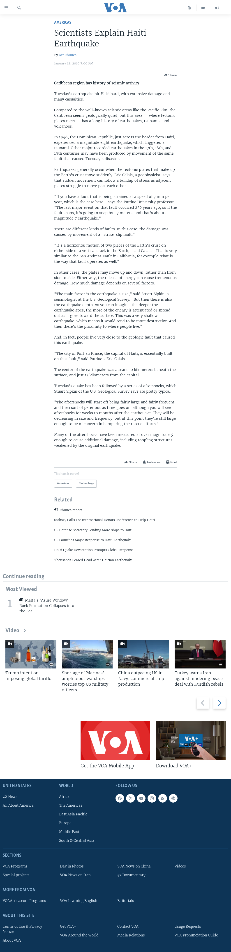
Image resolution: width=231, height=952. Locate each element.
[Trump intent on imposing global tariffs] (30, 654)
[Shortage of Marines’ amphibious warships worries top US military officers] (87, 654)
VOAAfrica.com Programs (24, 901)
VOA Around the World (79, 935)
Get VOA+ (68, 926)
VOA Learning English (78, 901)
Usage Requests (188, 926)
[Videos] (203, 8)
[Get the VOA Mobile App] (115, 740)
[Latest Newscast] (217, 8)
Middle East (69, 832)
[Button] (170, 75)
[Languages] (189, 8)
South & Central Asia (76, 840)
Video (12, 631)
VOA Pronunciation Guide (196, 935)
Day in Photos (72, 866)
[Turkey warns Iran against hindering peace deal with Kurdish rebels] (200, 654)
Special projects (16, 875)
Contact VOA (128, 926)
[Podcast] (173, 798)
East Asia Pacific (73, 814)
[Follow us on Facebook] (120, 798)
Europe (65, 823)
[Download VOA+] (191, 740)
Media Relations (131, 935)
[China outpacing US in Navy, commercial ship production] (143, 654)
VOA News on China (134, 866)
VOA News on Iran (75, 875)
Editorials (125, 901)
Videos (180, 866)
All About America (18, 805)
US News (10, 796)
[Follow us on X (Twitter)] (130, 798)
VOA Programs (15, 866)
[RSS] (162, 798)
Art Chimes (67, 55)
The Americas (70, 805)
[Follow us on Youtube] (141, 798)
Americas (62, 23)
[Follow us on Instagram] (152, 798)
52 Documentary (131, 875)
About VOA (12, 940)
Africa (64, 796)
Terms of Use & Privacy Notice (22, 929)
